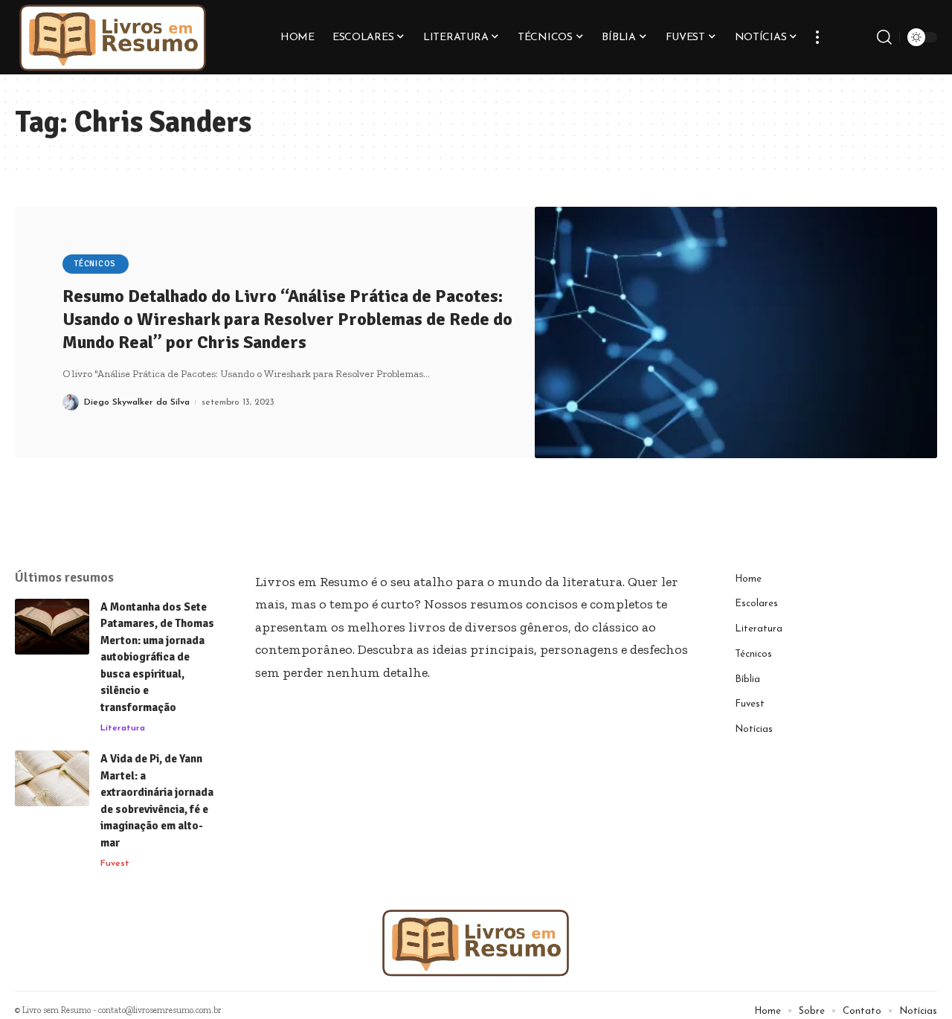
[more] (817, 37)
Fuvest (114, 863)
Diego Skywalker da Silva (137, 402)
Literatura (122, 728)
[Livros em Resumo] (113, 37)
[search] (884, 37)
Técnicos (95, 264)
